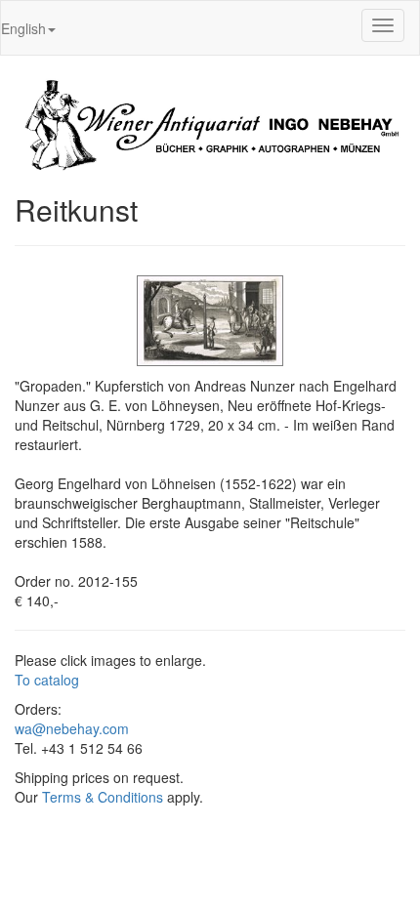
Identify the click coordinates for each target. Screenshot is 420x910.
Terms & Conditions (102, 797)
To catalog (47, 679)
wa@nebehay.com (72, 728)
